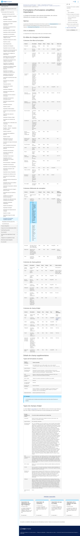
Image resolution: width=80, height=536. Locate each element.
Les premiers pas (5, 223)
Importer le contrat (6, 41)
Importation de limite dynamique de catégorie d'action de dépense (10, 51)
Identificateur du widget (34, 184)
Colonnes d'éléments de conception (72, 18)
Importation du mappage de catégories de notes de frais (8, 64)
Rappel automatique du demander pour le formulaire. (34, 163)
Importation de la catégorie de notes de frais (9, 54)
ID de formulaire (27, 110)
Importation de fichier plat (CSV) (54, 5)
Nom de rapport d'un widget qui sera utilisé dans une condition (34, 134)
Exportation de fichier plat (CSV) (8, 221)
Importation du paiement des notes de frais (10, 78)
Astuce (25, 151)
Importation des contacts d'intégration (8, 87)
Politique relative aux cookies (51, 532)
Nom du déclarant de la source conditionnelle (26, 133)
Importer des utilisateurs (7, 205)
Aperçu (68, 10)
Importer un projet (6, 136)
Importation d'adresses (7, 19)
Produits (39, 4)
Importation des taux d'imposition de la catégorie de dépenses (9, 57)
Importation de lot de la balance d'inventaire (9, 95)
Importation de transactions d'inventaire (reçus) (8, 99)
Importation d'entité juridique (8, 108)
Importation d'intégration (8, 89)
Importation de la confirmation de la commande (10, 123)
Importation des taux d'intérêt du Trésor (9, 193)
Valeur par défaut (27, 169)
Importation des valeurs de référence (8, 115)
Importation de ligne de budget (9, 30)
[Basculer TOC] (18, 269)
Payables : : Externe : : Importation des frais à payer (9, 129)
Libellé (25, 147)
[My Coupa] (78, 1)
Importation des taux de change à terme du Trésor (9, 190)
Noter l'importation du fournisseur (9, 145)
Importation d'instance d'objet (8, 117)
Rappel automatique (26, 156)
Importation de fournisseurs (8, 164)
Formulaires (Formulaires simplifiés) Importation (73, 7)
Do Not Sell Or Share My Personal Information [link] (64, 532)
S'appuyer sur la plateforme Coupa (7, 237)
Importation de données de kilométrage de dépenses (8, 75)
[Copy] (67, 4)
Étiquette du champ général (34, 148)
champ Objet (33, 408)
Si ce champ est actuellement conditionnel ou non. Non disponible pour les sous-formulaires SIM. (34, 125)
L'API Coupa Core (4, 6)
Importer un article (6, 106)
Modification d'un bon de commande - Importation (8, 139)
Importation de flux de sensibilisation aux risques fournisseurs (8, 159)
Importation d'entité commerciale (9, 32)
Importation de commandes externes (8, 81)
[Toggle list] (17, 7)
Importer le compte (6, 213)
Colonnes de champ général (73, 20)
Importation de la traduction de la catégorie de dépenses (9, 60)
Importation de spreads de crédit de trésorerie (10, 187)
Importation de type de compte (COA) (9, 216)
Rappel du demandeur (26, 161)
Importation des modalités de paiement (8, 134)
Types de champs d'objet (71, 27)
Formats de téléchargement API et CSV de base (8, 9)
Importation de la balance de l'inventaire (8, 92)
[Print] (69, 4)
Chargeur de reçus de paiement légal (9, 111)
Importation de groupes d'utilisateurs (7, 203)
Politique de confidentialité (41, 532)
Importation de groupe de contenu (9, 39)
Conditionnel (26, 120)
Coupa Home (22, 533)
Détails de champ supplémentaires (73, 24)
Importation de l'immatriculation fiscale (9, 177)
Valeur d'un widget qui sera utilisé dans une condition (34, 140)
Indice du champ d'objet (33, 152)
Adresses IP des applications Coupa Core (8, 235)
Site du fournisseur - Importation (9, 162)
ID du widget (26, 183)
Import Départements (7, 43)
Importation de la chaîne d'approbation (8, 24)
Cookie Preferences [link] (74, 532)
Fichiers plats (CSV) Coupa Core (43, 5)
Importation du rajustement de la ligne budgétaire (9, 27)
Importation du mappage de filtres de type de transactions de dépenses (9, 67)
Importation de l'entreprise (8, 45)
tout (57, 169)
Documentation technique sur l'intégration (29, 5)
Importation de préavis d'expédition (10, 21)
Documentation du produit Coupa (47, 4)
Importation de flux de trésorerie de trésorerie (10, 180)
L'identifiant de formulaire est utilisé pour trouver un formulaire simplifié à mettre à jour (34, 114)
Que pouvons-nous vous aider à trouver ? (29, 4)
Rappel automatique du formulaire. (34, 157)
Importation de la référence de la (9, 174)
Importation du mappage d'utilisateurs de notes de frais (9, 71)
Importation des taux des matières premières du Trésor (9, 183)
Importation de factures (7, 104)
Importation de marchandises (8, 34)
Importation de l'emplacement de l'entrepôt (9, 210)
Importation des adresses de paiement (8, 148)
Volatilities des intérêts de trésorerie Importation (8, 196)
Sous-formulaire (27, 144)
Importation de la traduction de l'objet (9, 120)
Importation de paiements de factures (8, 102)
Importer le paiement (7, 131)
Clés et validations (71, 12)
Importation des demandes (8, 150)
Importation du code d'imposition (9, 166)
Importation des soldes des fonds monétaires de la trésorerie (9, 200)
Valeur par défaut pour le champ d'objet (34, 171)
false (39, 169)
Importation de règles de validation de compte (10, 17)
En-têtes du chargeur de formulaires (73, 14)
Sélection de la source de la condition (26, 139)
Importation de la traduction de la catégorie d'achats (9, 37)
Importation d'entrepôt (7, 207)
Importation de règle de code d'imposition (8, 169)
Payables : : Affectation (7, 125)
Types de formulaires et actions (73, 25)
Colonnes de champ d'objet (72, 22)
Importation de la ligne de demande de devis (10, 143)
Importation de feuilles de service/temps (8, 153)
